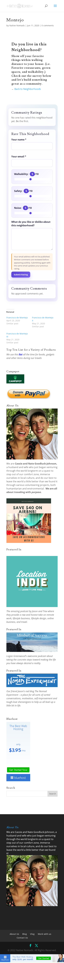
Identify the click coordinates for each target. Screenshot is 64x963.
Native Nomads (17, 25)
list (20, 354)
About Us (14, 934)
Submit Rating (21, 274)
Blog (24, 934)
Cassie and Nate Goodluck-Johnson (35, 463)
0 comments (48, 25)
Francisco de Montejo (17, 317)
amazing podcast (19, 611)
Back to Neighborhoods (27, 89)
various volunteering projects (32, 485)
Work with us (44, 934)
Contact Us (22, 937)
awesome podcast (36, 656)
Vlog (32, 934)
